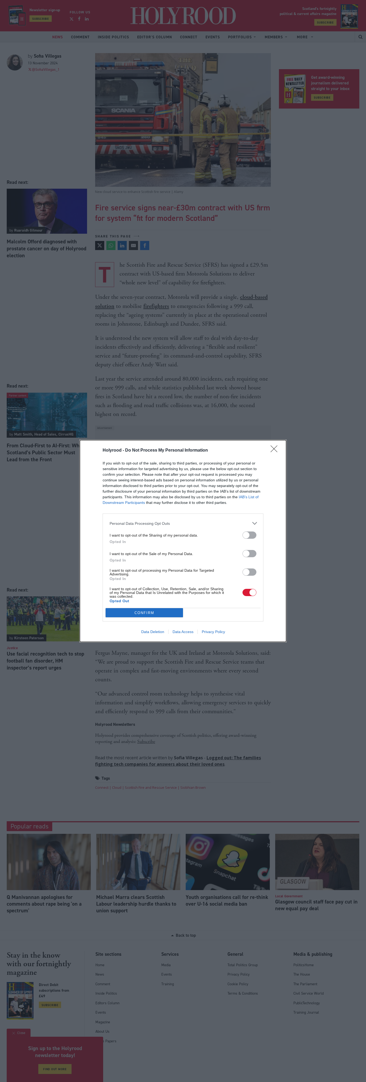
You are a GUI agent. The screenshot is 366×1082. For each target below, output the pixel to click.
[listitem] (183, 523)
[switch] (249, 535)
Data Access (183, 632)
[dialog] (183, 541)
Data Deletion (152, 632)
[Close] (276, 450)
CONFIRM (144, 613)
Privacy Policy (213, 632)
